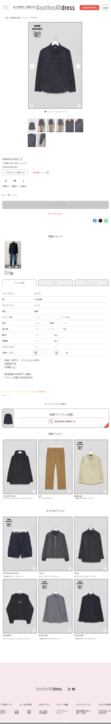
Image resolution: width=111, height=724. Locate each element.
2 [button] (48, 111)
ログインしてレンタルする (55, 205)
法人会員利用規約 (43, 712)
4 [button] (54, 111)
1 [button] (45, 111)
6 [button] (60, 111)
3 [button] (51, 111)
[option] (55, 65)
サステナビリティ (83, 704)
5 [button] (57, 111)
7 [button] (63, 111)
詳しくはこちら (55, 213)
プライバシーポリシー (63, 712)
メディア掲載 (62, 704)
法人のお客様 (105, 704)
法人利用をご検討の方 (24, 7)
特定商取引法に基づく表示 (83, 712)
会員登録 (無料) (89, 7)
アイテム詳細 (19, 282)
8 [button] (66, 111)
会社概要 (17, 712)
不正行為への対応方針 (104, 712)
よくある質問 (26, 704)
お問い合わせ (3, 712)
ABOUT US (44, 704)
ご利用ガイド (6, 704)
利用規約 (29, 712)
